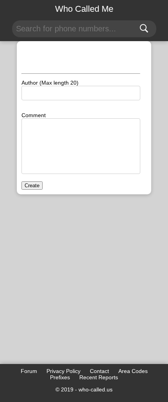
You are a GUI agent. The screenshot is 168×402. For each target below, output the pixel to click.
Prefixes (60, 377)
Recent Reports (98, 377)
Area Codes (133, 371)
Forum (29, 371)
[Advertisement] (84, 283)
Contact (99, 371)
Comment (33, 115)
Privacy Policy (63, 371)
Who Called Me (84, 9)
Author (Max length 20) (50, 83)
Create (32, 185)
